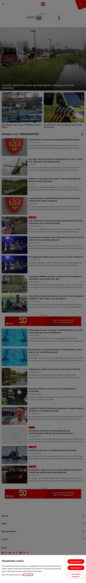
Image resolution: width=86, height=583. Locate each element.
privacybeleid (28, 575)
